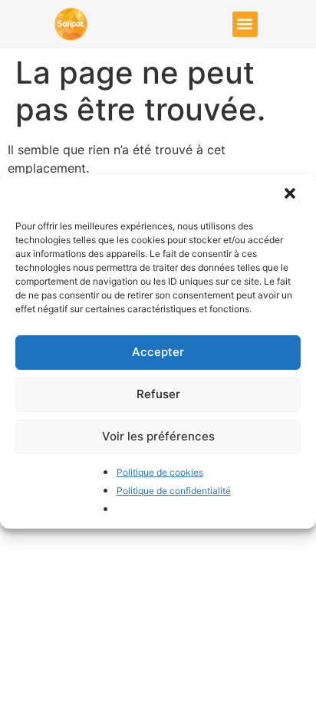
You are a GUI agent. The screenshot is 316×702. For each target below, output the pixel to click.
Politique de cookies (160, 472)
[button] (291, 195)
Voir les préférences (158, 436)
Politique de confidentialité (174, 490)
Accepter (158, 351)
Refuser (158, 394)
